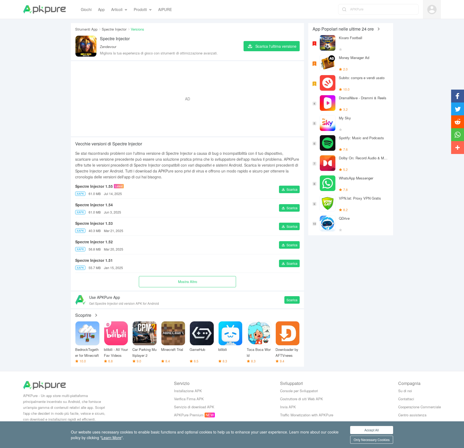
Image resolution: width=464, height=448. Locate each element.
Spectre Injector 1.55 (94, 186)
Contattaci (406, 398)
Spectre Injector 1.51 (94, 260)
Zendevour (108, 46)
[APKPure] (44, 9)
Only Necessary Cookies (372, 439)
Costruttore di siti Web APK (301, 398)
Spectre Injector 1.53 (94, 223)
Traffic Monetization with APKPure (306, 414)
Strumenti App (86, 29)
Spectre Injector (114, 29)
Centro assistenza (412, 414)
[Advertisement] (187, 98)
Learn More (111, 437)
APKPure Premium (189, 414)
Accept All (371, 430)
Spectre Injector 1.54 (94, 204)
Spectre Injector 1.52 (94, 241)
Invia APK (288, 406)
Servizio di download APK (194, 406)
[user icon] (432, 9)
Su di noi (405, 390)
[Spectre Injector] (86, 46)
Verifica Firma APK (189, 398)
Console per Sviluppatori (299, 390)
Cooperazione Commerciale (419, 406)
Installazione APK (188, 390)
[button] (289, 189)
